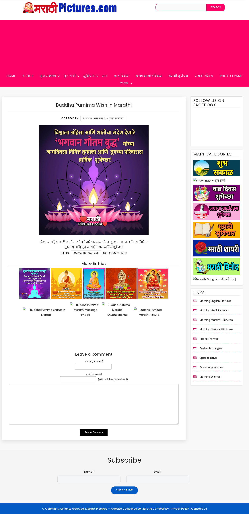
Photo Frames (209, 339)
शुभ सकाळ (48, 76)
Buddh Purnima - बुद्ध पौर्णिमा (103, 118)
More (124, 83)
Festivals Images (211, 348)
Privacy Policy (180, 509)
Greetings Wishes (211, 367)
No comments (115, 253)
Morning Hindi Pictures (214, 310)
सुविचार (89, 76)
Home (11, 76)
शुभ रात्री (70, 76)
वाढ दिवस (121, 76)
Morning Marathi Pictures (216, 320)
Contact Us (199, 509)
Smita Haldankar (86, 253)
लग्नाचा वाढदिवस (148, 76)
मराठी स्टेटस (204, 76)
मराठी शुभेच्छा (178, 76)
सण (105, 76)
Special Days (208, 358)
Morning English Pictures (216, 301)
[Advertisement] (124, 45)
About (27, 76)
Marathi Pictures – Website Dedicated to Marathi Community (127, 509)
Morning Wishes (210, 377)
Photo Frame (231, 76)
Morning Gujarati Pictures (216, 329)
